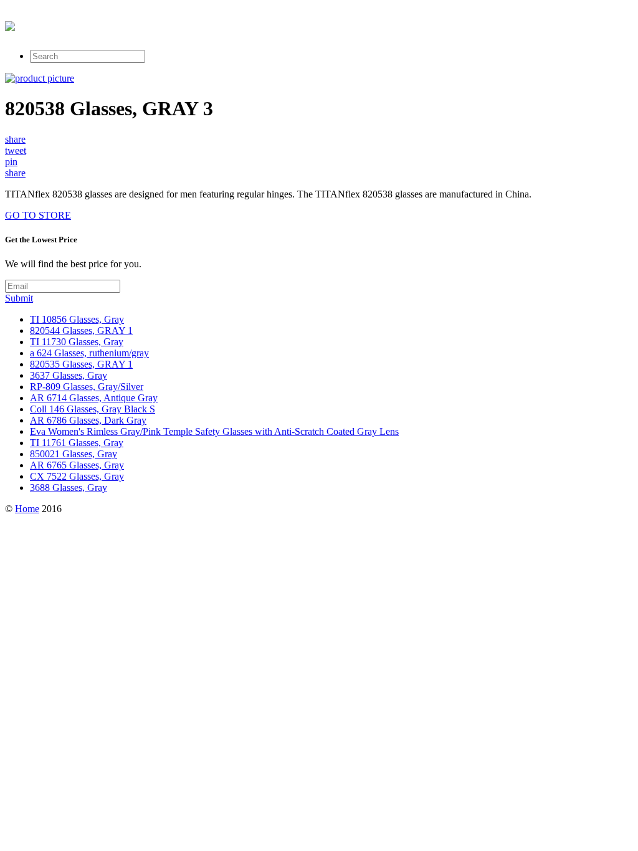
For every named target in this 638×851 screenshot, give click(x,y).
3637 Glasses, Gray (68, 375)
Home (27, 508)
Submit (19, 298)
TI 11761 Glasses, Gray (76, 442)
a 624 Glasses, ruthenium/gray (89, 353)
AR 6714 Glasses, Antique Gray (94, 397)
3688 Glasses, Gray (68, 487)
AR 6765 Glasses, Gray (77, 465)
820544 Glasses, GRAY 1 (81, 330)
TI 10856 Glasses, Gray (77, 319)
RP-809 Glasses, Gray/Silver (86, 386)
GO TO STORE (38, 215)
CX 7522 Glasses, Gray (77, 476)
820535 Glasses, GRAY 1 (81, 364)
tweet (15, 150)
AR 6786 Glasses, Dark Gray (88, 420)
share (15, 139)
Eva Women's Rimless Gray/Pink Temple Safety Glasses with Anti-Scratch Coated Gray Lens (214, 431)
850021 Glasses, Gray (73, 454)
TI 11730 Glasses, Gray (76, 341)
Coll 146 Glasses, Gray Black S (92, 409)
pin (11, 161)
